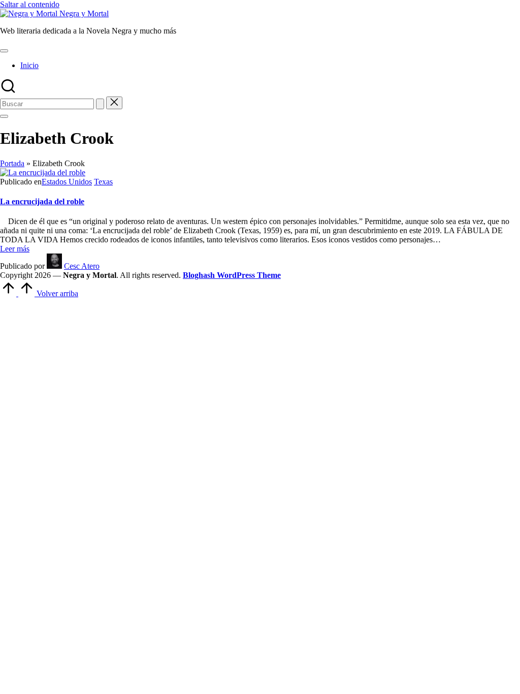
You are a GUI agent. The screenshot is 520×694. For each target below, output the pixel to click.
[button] (100, 104)
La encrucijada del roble (42, 201)
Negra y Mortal (84, 13)
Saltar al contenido (29, 4)
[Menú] (4, 50)
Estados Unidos (67, 181)
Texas (103, 181)
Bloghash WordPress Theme (232, 275)
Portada (12, 163)
